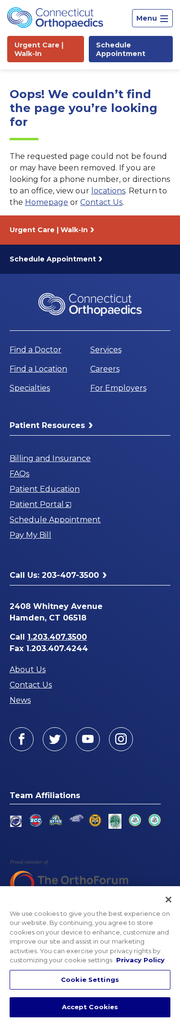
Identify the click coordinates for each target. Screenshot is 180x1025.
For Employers (118, 388)
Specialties (30, 388)
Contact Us (101, 202)
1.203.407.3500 (57, 637)
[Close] (168, 899)
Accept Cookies (90, 1007)
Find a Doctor (35, 349)
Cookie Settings (90, 979)
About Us (28, 669)
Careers (105, 368)
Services (105, 349)
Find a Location (38, 368)
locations (108, 190)
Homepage (46, 202)
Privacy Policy (140, 960)
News (20, 700)
